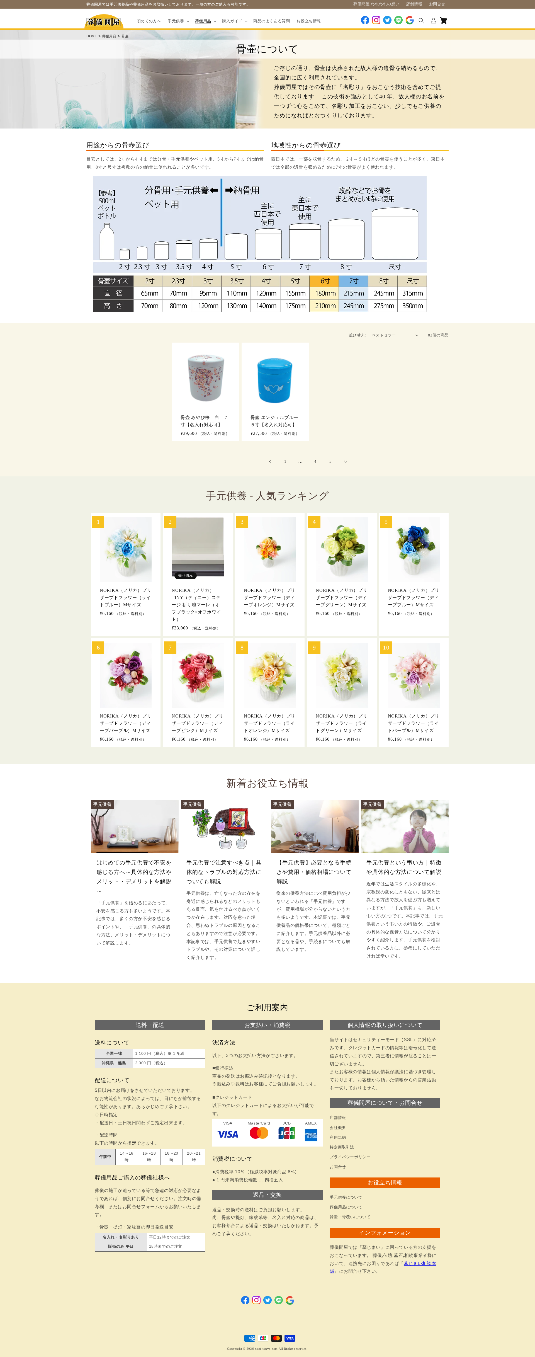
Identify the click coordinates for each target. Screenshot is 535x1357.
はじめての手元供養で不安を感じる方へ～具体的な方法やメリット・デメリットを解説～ (133, 876)
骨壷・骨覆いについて (350, 1217)
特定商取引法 (342, 1147)
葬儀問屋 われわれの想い (376, 4)
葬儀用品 (109, 36)
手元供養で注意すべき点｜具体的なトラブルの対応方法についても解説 (223, 872)
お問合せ (437, 4)
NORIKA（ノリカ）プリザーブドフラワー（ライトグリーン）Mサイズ (341, 723)
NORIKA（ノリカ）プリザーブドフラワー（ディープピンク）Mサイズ (197, 723)
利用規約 (338, 1137)
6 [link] (345, 461)
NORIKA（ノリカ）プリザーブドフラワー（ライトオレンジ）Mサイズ (269, 723)
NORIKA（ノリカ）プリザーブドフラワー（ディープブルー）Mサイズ (413, 597)
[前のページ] (270, 461)
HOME (91, 36)
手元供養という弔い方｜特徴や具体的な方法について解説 (403, 867)
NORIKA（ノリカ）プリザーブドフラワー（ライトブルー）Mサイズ (125, 597)
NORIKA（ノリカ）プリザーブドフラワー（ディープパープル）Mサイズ (125, 723)
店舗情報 (414, 4)
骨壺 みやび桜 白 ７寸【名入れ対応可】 (204, 421)
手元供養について (346, 1197)
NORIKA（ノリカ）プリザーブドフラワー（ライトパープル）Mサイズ (413, 723)
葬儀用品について (346, 1207)
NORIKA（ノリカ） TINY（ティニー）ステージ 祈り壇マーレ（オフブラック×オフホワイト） (196, 605)
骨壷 (124, 36)
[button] (177, 21)
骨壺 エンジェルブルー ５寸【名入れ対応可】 (275, 421)
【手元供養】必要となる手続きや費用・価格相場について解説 (313, 872)
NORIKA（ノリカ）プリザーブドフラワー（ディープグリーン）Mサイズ (341, 597)
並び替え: (357, 335)
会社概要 (338, 1128)
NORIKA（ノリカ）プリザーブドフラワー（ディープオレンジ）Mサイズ (269, 597)
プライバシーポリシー (350, 1157)
